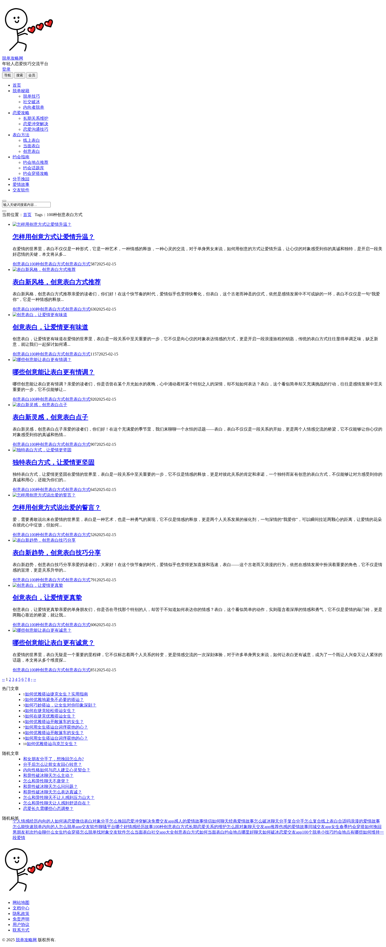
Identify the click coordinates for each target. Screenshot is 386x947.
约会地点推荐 (35, 162)
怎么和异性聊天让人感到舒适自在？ (56, 803)
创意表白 (31, 151)
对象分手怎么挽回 (109, 821)
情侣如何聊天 (216, 821)
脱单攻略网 (12, 58)
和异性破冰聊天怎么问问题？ (50, 786)
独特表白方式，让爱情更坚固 (54, 462)
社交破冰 (31, 102)
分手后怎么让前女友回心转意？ (52, 764)
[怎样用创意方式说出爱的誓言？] (44, 495)
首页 (17, 85)
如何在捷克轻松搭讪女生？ (50, 710)
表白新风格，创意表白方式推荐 (57, 282)
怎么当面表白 (138, 832)
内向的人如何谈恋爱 (57, 821)
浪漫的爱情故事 (365, 821)
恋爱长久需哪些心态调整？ (48, 808)
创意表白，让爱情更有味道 (50, 327)
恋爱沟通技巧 (35, 129)
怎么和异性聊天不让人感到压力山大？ (59, 797)
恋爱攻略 (21, 113)
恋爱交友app (290, 832)
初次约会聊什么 (40, 832)
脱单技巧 (31, 96)
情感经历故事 (140, 826)
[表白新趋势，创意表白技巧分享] (44, 540)
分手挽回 (21, 179)
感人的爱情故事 (189, 821)
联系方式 (21, 930)
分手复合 (287, 821)
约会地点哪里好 (239, 832)
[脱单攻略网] (28, 53)
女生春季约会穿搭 (348, 826)
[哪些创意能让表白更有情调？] (42, 359)
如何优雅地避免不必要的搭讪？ (54, 699)
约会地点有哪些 (348, 832)
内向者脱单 (33, 107)
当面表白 (31, 146)
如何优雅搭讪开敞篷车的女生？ (54, 721)
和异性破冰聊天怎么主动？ (48, 775)
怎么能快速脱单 (27, 826)
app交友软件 (87, 826)
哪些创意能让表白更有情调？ (54, 372)
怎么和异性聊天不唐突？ (46, 781)
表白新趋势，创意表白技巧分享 (57, 552)
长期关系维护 (35, 118)
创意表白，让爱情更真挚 (47, 597)
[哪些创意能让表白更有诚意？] (42, 630)
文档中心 (21, 908)
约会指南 (21, 157)
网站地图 (21, 902)
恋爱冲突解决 (35, 124)
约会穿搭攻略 (35, 173)
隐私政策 (21, 913)
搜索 (19, 75)
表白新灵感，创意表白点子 (50, 417)
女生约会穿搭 (67, 832)
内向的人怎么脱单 (59, 826)
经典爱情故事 (241, 821)
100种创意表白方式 (47, 264)
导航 (7, 75)
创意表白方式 (77, 264)
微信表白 (84, 821)
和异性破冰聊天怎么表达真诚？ (52, 792)
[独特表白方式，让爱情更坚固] (42, 450)
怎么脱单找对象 (94, 832)
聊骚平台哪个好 (113, 826)
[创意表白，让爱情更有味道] (40, 314)
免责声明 (21, 919)
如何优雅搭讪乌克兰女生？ (52, 743)
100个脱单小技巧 (317, 832)
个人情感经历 (25, 821)
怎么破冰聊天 (266, 821)
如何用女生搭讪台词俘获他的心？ (56, 727)
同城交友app (319, 826)
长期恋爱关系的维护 (208, 826)
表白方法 (21, 135)
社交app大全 (162, 832)
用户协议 (21, 924)
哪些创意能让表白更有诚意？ (54, 642)
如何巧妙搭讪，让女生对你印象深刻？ (60, 705)
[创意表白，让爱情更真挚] (38, 585)
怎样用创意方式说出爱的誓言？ (57, 507)
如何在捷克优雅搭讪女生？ (50, 716)
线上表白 (31, 140)
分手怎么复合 (308, 821)
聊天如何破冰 (266, 832)
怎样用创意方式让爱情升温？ (54, 236)
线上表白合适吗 (336, 821)
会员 (31, 75)
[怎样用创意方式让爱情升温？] (42, 224)
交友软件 (21, 190)
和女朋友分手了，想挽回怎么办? (53, 759)
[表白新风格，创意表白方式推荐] (44, 269)
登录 (6, 69)
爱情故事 (21, 184)
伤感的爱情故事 (293, 826)
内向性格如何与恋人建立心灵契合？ (56, 770)
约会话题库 (33, 168)
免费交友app (162, 821)
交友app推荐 (267, 826)
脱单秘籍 (21, 90)
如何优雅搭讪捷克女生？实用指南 (56, 694)
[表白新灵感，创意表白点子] (40, 404)
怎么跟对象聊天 (241, 826)
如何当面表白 (212, 832)
